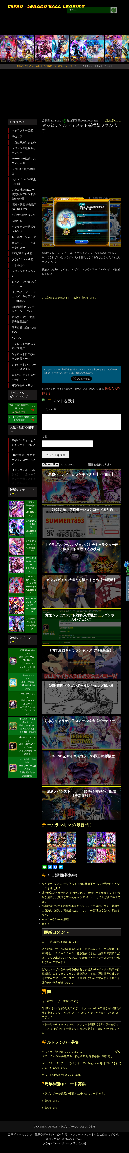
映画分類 (17, 220)
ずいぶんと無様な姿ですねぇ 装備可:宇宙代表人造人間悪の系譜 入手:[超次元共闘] (27, 725)
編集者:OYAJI (113, 120)
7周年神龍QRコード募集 (64, 1084)
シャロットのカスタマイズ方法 (24, 346)
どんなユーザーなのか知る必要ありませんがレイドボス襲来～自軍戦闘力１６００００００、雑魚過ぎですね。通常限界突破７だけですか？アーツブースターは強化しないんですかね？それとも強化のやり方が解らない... (81, 976)
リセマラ (17, 136)
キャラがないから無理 (55, 919)
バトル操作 (18, 265)
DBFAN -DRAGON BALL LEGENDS (46, 6)
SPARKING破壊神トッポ (31, 561)
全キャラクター (64, 60)
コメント (49, 409)
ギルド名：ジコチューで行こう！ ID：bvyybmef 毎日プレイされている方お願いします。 (81, 1065)
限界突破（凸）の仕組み (24, 329)
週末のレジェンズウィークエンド (24, 377)
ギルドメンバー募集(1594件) (24, 181)
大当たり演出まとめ (24, 142)
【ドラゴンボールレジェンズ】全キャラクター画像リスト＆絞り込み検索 (24, 477)
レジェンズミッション (24, 273)
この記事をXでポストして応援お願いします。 (70, 297)
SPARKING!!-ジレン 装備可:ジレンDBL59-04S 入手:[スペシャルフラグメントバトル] (27, 704)
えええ (46, 923)
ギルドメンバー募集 (60, 1042)
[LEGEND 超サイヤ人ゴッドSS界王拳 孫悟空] (8, 48)
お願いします (50, 1107)
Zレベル (16, 337)
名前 (44, 436)
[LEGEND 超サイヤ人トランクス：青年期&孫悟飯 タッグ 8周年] (113, 48)
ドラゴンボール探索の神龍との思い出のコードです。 (74, 1093)
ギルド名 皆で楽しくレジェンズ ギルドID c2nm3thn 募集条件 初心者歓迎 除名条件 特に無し (81, 1054)
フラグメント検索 (22, 259)
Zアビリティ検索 (22, 253)
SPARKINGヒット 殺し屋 (31, 524)
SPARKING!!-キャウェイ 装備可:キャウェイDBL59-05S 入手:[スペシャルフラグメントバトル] (27, 660)
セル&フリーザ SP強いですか (60, 1001)
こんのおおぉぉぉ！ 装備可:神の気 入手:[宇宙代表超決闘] (27, 682)
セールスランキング (24, 237)
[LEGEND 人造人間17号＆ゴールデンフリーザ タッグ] (25, 48)
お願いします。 (51, 1100)
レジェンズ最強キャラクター (24, 150)
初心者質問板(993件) (24, 214)
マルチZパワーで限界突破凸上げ (23, 319)
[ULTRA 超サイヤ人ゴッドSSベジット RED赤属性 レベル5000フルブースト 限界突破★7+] (60, 48)
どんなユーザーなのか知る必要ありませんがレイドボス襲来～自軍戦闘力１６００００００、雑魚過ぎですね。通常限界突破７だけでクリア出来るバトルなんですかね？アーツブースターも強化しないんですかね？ (81, 955)
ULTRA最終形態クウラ (31, 505)
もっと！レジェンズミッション (24, 283)
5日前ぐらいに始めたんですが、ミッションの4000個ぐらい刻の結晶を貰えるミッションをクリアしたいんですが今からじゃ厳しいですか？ (81, 1013)
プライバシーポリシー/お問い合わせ (64, 1143)
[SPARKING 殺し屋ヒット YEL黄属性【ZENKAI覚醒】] (78, 48)
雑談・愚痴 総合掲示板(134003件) (24, 206)
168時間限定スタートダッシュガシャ (23, 309)
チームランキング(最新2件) (67, 825)
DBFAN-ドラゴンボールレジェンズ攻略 (71, 1126)
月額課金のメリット (24, 385)
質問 (46, 992)
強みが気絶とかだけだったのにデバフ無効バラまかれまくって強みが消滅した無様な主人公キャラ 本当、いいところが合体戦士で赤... (81, 897)
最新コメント (56, 932)
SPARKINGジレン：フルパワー (31, 601)
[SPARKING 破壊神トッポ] (43, 48)
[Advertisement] (82, 160)
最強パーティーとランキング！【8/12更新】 (24, 445)
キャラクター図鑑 (22, 130)
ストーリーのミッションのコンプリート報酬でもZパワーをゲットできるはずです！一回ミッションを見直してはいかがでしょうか (81, 1029)
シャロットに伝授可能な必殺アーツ (24, 356)
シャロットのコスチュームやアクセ (24, 366)
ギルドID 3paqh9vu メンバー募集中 (62, 1074)
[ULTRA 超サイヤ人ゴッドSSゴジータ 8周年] (95, 48)
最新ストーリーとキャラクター (24, 245)
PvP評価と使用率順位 (23, 171)
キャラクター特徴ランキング (24, 229)
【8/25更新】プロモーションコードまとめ (24, 459)
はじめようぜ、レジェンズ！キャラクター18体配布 (24, 296)
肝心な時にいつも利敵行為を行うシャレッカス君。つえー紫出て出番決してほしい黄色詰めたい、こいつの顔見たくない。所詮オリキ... (81, 910)
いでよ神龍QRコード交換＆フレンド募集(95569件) (24, 194)
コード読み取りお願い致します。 (62, 941)
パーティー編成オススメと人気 (24, 160)
